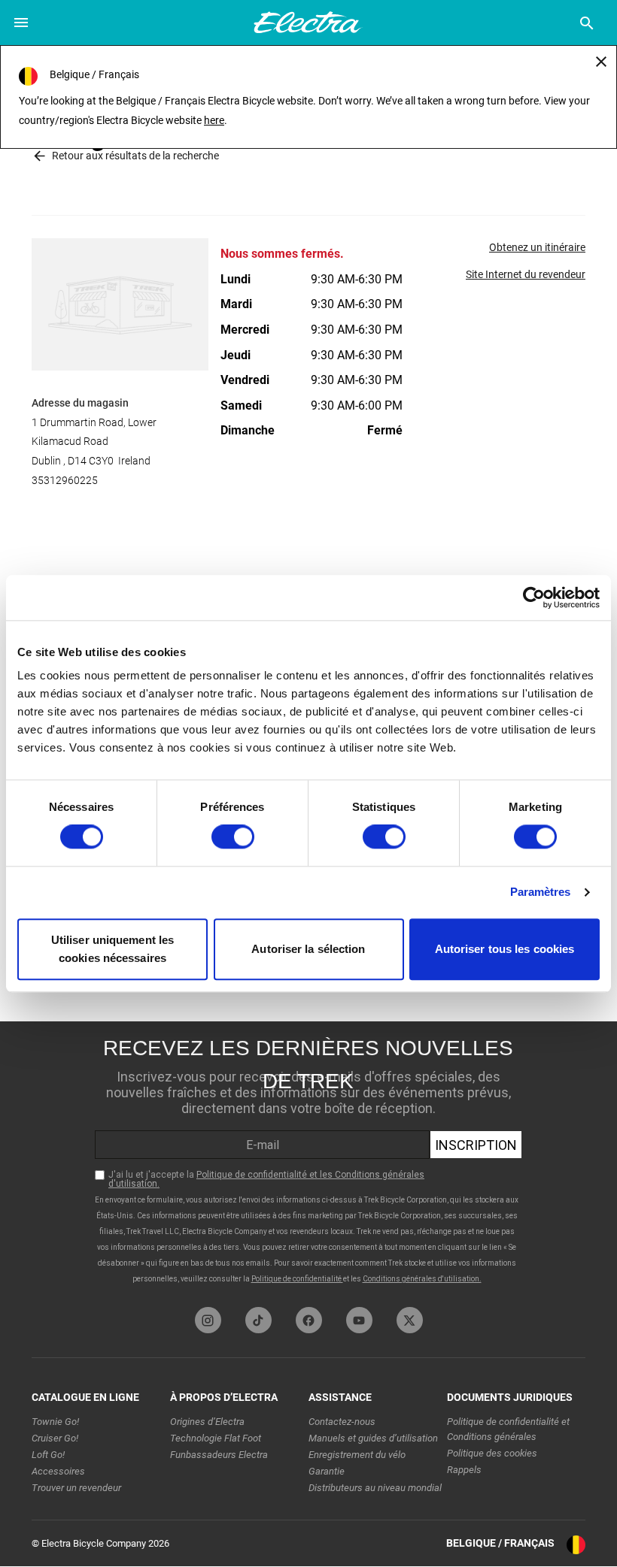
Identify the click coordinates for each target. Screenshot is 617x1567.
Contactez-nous (341, 1421)
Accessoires (58, 1471)
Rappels (464, 1469)
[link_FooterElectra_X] (410, 1320)
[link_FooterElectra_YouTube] (359, 1320)
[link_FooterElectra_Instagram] (208, 1320)
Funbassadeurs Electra (219, 1454)
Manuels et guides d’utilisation (373, 1438)
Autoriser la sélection (308, 948)
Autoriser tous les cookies (505, 948)
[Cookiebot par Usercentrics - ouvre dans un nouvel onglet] (534, 597)
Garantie (326, 1471)
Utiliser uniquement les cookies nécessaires (112, 948)
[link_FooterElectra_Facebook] (309, 1320)
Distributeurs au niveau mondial (375, 1487)
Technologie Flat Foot (215, 1438)
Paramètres (540, 892)
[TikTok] (258, 1320)
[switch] (232, 837)
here (214, 120)
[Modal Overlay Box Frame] (308, 1160)
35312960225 (65, 480)
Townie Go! (55, 1421)
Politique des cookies (492, 1453)
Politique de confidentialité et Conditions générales (508, 1429)
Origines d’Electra (207, 1421)
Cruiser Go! (55, 1438)
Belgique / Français (500, 1543)
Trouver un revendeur (76, 1487)
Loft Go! (48, 1454)
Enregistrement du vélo (357, 1454)
